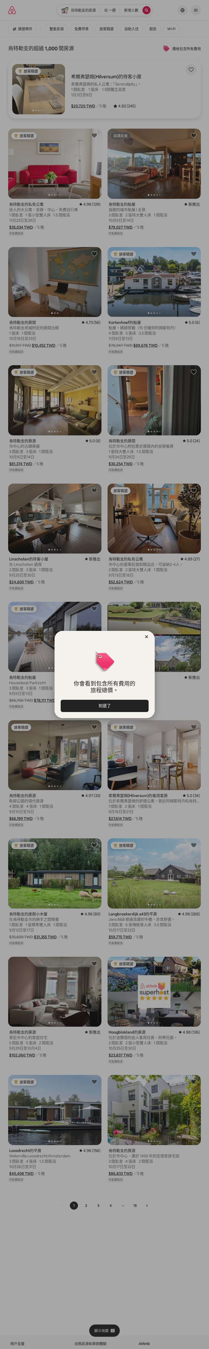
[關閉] (147, 637)
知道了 (104, 705)
